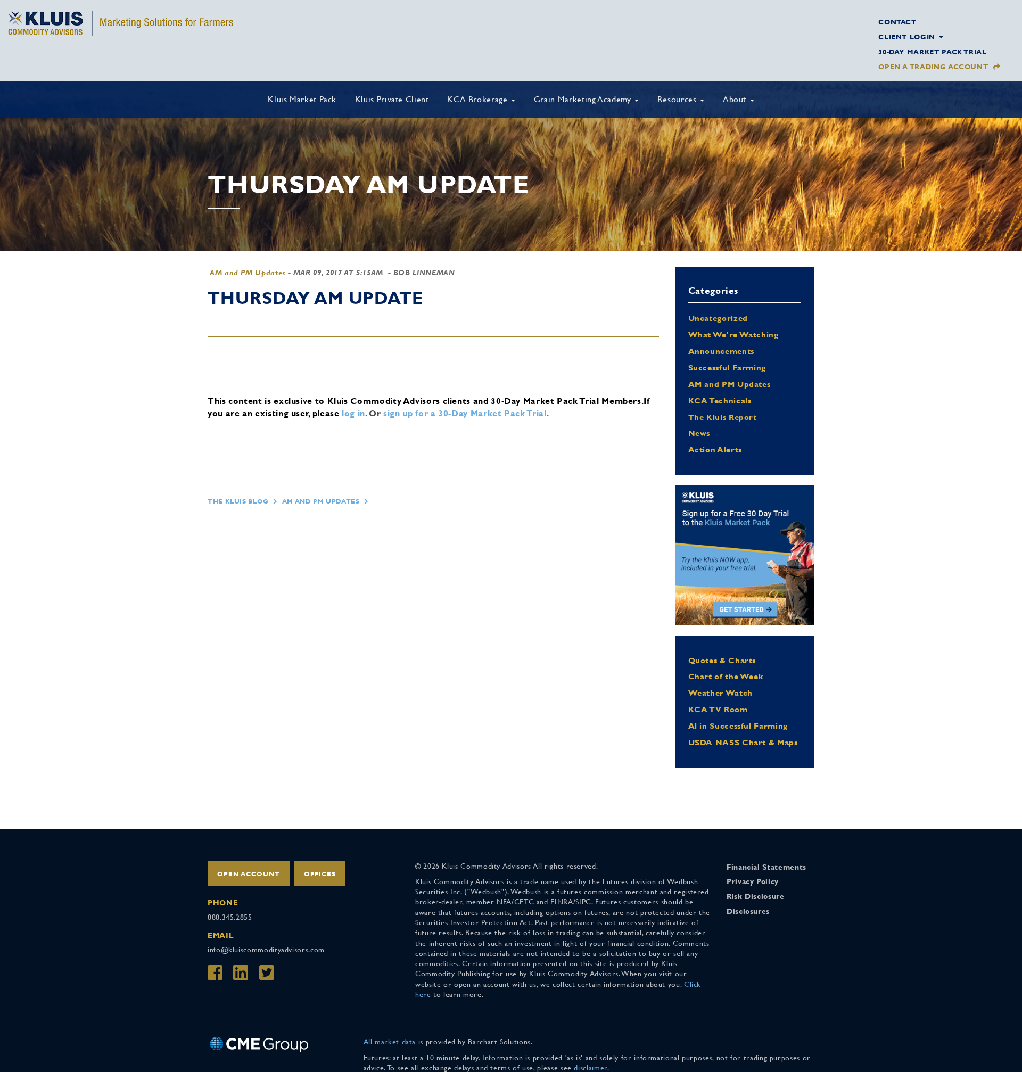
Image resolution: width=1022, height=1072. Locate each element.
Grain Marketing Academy (583, 99)
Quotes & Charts (722, 660)
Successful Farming (727, 367)
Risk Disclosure (756, 896)
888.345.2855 (230, 917)
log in (353, 413)
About (736, 99)
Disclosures (748, 911)
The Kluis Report (722, 417)
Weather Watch (720, 692)
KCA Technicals (720, 400)
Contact (897, 22)
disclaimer (590, 1067)
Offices (320, 874)
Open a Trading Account (933, 66)
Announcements (721, 351)
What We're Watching (733, 334)
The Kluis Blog (238, 501)
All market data (390, 1041)
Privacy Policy (753, 881)
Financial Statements (766, 867)
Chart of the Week (725, 676)
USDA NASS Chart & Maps (743, 742)
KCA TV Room (718, 709)
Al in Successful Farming (738, 725)
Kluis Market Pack (302, 99)
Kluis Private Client (392, 99)
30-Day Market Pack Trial (932, 51)
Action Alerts (715, 449)
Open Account (248, 874)
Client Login (907, 37)
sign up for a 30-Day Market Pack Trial (464, 413)
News (699, 433)
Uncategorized (718, 318)
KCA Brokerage (478, 99)
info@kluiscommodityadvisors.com (266, 949)
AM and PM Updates (247, 272)
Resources (678, 99)
